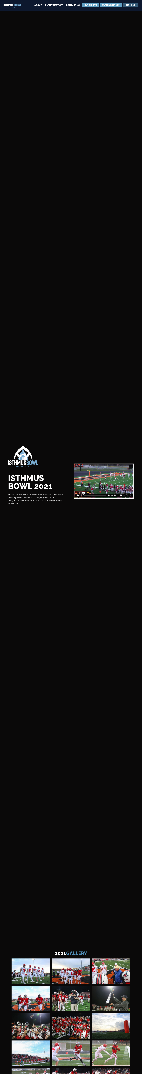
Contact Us (73, 5)
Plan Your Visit (54, 5)
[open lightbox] (31, 971)
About (38, 5)
